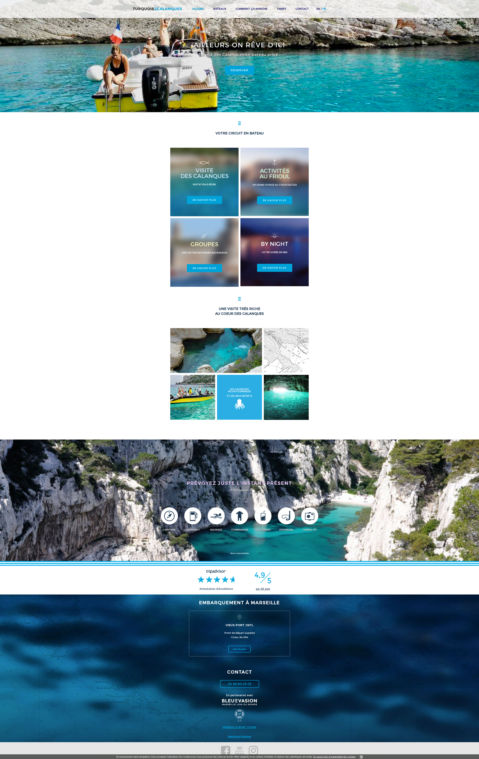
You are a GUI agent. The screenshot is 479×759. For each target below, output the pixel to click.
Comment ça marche (251, 8)
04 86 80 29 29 (239, 684)
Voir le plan (239, 649)
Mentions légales (239, 736)
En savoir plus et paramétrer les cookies (334, 756)
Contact (302, 8)
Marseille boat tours (239, 727)
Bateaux (219, 8)
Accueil (198, 8)
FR (324, 8)
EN (318, 8)
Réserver (239, 70)
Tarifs (281, 8)
